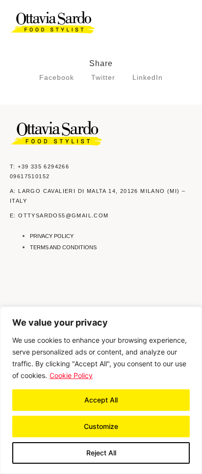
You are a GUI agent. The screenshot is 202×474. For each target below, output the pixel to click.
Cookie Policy (71, 375)
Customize (101, 426)
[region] (101, 390)
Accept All (101, 400)
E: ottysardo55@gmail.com (59, 215)
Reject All (101, 453)
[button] (185, 22)
